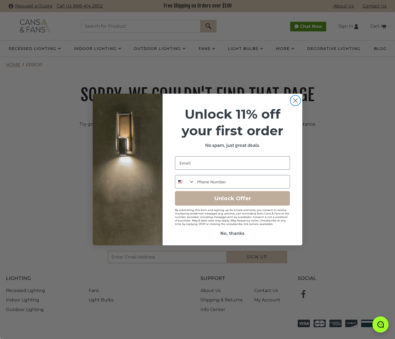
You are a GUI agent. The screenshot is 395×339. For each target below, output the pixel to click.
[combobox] (185, 181)
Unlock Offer (232, 198)
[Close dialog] (295, 100)
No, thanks (232, 233)
